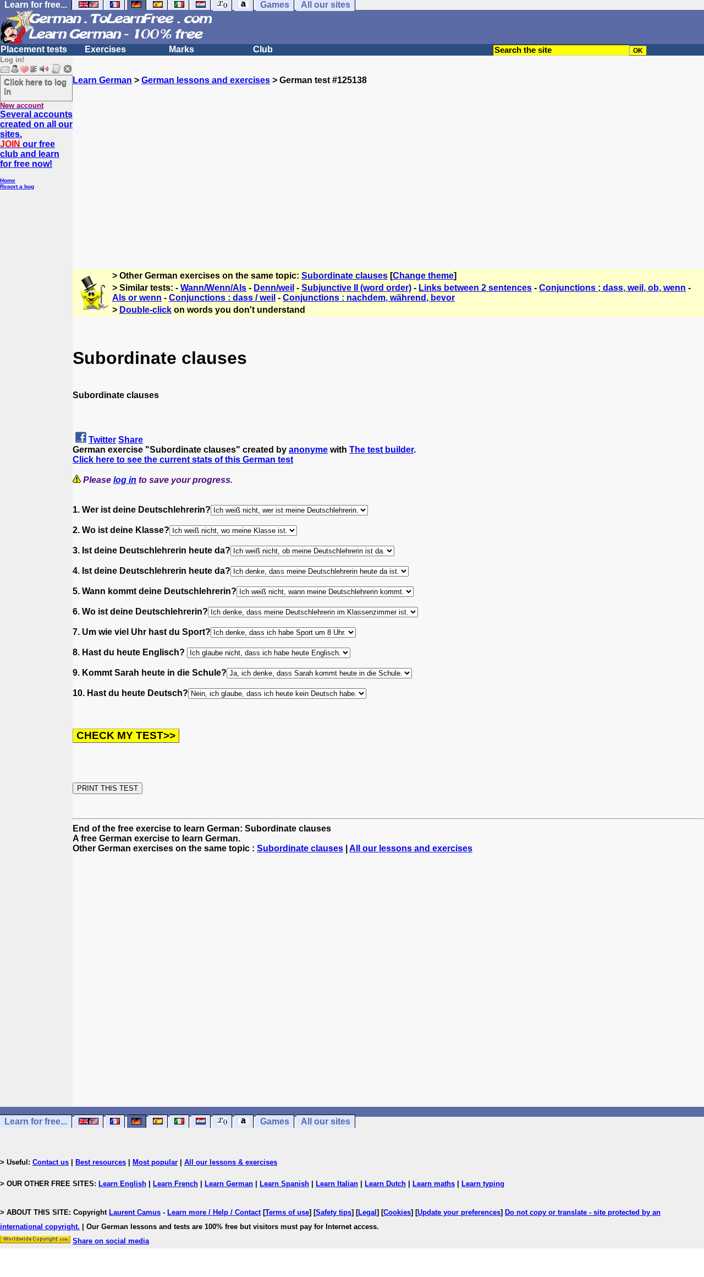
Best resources (100, 1162)
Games (274, 1121)
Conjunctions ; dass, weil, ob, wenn (612, 287)
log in (124, 480)
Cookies (397, 1212)
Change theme (423, 275)
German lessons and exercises (205, 80)
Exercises (105, 49)
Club (263, 49)
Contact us (50, 1162)
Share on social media (111, 1241)
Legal (367, 1212)
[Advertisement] (388, 162)
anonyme (308, 449)
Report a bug (17, 186)
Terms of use (287, 1212)
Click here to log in (35, 86)
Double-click (145, 309)
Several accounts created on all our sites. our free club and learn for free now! (36, 139)
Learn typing (482, 1184)
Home (7, 180)
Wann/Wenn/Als (213, 287)
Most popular (155, 1162)
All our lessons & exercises (230, 1162)
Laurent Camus (135, 1212)
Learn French (175, 1184)
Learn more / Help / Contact (214, 1212)
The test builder (381, 449)
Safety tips (333, 1212)
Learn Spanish (284, 1184)
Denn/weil (274, 287)
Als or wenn (137, 297)
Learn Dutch (385, 1184)
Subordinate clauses (344, 275)
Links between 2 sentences (475, 287)
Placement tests (34, 49)
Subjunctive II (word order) (356, 287)
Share (130, 439)
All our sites (325, 1121)
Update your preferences (459, 1212)
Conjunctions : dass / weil (222, 297)
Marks (181, 49)
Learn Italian (337, 1184)
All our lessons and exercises (410, 848)
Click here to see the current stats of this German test (183, 459)
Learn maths (434, 1184)
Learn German (102, 80)
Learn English (122, 1184)
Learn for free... (35, 1121)
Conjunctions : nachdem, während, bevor (369, 297)
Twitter (102, 439)
